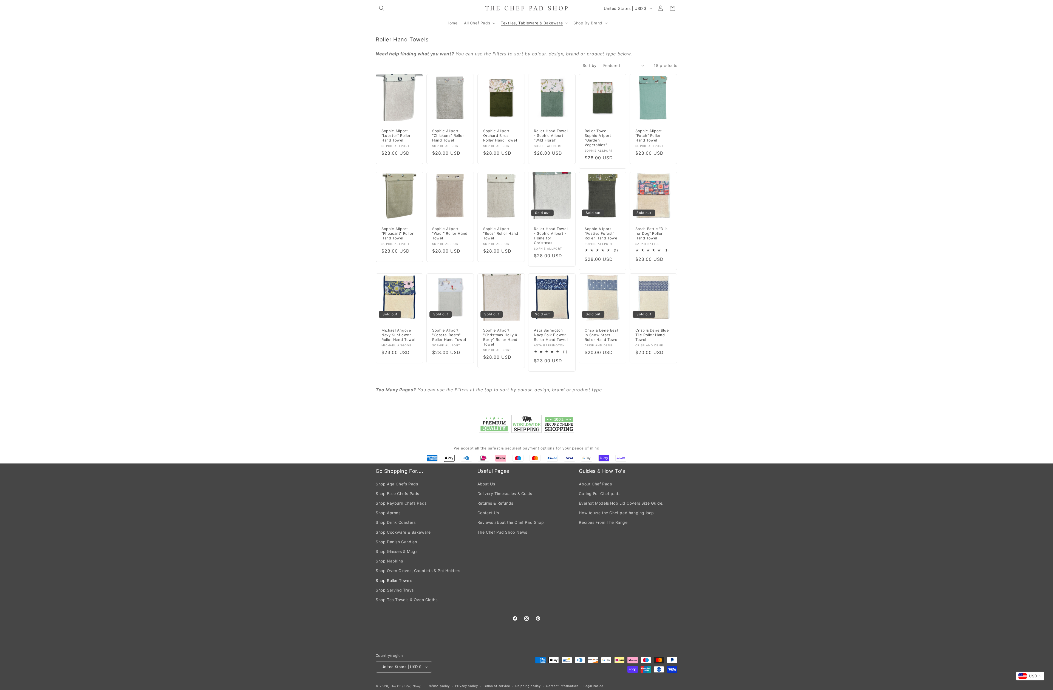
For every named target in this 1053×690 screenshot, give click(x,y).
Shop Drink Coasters (395, 522)
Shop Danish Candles (396, 541)
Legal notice (593, 686)
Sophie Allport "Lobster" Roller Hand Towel (396, 136)
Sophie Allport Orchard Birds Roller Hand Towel (500, 136)
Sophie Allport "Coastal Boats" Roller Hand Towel (449, 335)
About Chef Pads (595, 484)
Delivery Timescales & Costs (504, 493)
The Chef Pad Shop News (502, 532)
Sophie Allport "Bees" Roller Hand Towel (500, 234)
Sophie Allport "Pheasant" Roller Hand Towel (397, 234)
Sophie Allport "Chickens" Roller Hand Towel (448, 136)
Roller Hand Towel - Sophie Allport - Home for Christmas (551, 236)
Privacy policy (466, 686)
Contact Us (488, 512)
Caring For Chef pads (599, 493)
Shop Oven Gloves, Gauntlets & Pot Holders (418, 570)
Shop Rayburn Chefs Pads (401, 503)
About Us (486, 484)
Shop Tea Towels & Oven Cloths (406, 599)
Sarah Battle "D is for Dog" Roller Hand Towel (651, 234)
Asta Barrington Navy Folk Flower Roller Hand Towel (551, 335)
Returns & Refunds (495, 503)
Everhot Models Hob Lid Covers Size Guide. (621, 503)
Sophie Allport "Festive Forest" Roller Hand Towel (601, 234)
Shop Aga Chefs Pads (397, 484)
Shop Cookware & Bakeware (403, 532)
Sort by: (590, 65)
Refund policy (439, 686)
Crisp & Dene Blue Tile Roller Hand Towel (652, 335)
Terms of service (496, 686)
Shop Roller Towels (394, 580)
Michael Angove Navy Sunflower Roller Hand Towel (398, 335)
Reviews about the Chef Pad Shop (510, 522)
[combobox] (1030, 676)
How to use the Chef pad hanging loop (616, 512)
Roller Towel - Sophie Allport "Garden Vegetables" (598, 138)
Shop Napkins (389, 561)
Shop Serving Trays (395, 590)
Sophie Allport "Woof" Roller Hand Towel (450, 234)
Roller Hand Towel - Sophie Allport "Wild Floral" (551, 136)
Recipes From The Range (603, 522)
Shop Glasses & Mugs (396, 551)
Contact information (562, 686)
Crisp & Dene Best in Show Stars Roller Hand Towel (601, 335)
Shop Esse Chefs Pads (397, 493)
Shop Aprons (388, 512)
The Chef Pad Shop (405, 686)
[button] (382, 8)
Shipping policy (528, 686)
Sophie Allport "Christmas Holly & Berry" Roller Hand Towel (500, 337)
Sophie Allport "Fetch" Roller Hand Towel (648, 136)
